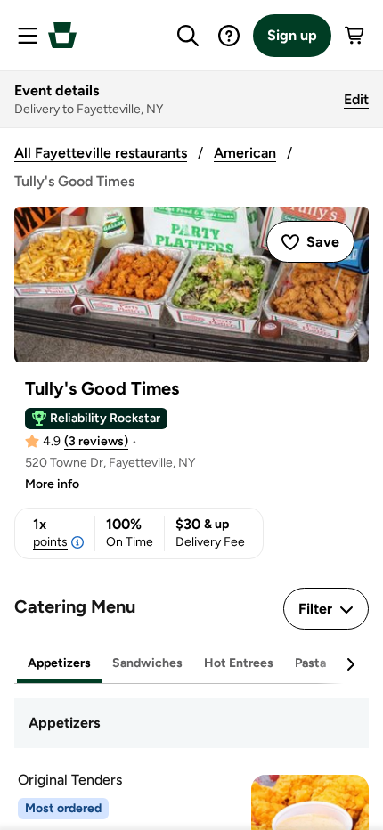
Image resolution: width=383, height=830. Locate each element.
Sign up (292, 35)
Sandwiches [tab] (147, 663)
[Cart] (355, 35)
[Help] (229, 35)
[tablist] (191, 664)
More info (52, 484)
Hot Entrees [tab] (238, 663)
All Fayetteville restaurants (100, 152)
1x (50, 532)
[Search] (188, 35)
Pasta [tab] (310, 663)
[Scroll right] (350, 664)
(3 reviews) (96, 441)
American (245, 152)
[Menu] (28, 35)
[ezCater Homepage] (62, 35)
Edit (356, 99)
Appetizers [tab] (59, 663)
